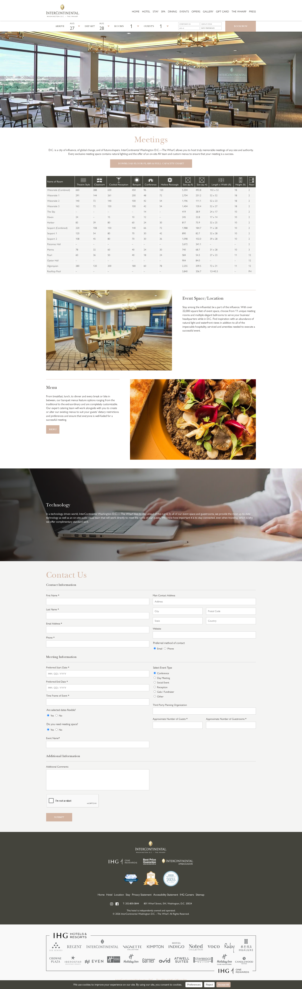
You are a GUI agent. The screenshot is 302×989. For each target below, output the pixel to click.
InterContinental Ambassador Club (177, 862)
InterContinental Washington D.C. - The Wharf (62, 10)
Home (135, 11)
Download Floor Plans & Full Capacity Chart (151, 163)
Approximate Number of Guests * (170, 718)
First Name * (52, 595)
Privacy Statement (142, 894)
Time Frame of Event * (57, 695)
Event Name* (53, 738)
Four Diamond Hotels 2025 (131, 878)
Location (119, 894)
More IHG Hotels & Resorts (151, 953)
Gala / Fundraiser (165, 691)
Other (160, 696)
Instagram (111, 903)
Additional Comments (57, 766)
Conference (163, 673)
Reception (162, 687)
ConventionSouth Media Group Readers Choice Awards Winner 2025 (151, 878)
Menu (53, 429)
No (60, 715)
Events (184, 11)
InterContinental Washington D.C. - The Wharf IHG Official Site (151, 980)
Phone (170, 648)
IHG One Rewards (123, 862)
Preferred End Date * (57, 681)
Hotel (146, 11)
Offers (196, 11)
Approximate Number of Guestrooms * (226, 718)
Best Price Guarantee (149, 862)
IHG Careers (187, 894)
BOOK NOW (240, 26)
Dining (172, 11)
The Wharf (239, 11)
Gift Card (222, 11)
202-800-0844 (132, 903)
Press (252, 11)
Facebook (117, 903)
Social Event (163, 682)
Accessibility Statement (165, 894)
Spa (163, 11)
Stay (156, 11)
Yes (52, 715)
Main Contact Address (164, 595)
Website (157, 628)
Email (159, 648)
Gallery (208, 11)
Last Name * (52, 609)
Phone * (50, 637)
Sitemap (200, 894)
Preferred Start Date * (57, 667)
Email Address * (54, 623)
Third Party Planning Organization (170, 705)
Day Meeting (163, 678)
